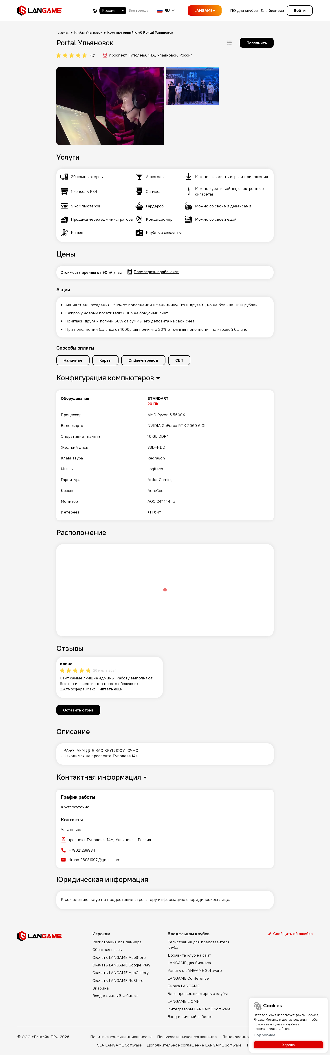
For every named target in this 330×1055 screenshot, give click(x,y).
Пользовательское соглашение (187, 1036)
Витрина (100, 988)
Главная (62, 32)
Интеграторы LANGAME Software (199, 1008)
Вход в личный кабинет (115, 995)
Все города (138, 10)
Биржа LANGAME (184, 985)
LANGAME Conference (188, 978)
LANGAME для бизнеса (189, 962)
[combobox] (112, 10)
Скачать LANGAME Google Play (121, 965)
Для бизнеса (272, 10)
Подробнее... (266, 1035)
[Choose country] (94, 10)
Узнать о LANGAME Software (195, 970)
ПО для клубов (244, 10)
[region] (165, 455)
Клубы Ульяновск (88, 32)
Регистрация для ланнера (116, 941)
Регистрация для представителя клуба (199, 944)
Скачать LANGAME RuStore (117, 980)
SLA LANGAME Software (119, 1045)
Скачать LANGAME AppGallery (120, 972)
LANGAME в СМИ (184, 1001)
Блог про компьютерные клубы (198, 993)
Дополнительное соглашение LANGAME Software (194, 1045)
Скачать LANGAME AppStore (119, 957)
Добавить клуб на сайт (189, 955)
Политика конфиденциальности (121, 1036)
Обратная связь (107, 949)
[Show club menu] (229, 42)
